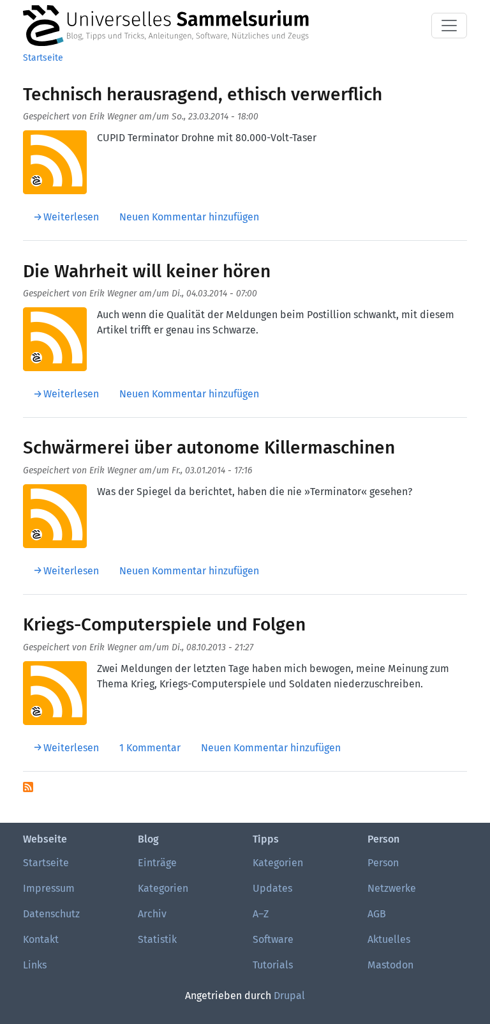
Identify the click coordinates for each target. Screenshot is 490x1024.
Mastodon (390, 965)
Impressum (49, 888)
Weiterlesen (71, 217)
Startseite (43, 57)
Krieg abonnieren (28, 787)
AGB (377, 914)
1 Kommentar (150, 748)
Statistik (157, 939)
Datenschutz (51, 914)
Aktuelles (389, 939)
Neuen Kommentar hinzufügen (189, 217)
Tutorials (273, 965)
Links (35, 965)
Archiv (152, 914)
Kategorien (163, 888)
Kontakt (41, 939)
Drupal (289, 996)
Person (383, 863)
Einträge (157, 863)
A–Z (261, 914)
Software (273, 939)
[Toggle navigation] (449, 25)
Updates (272, 888)
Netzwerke (392, 888)
